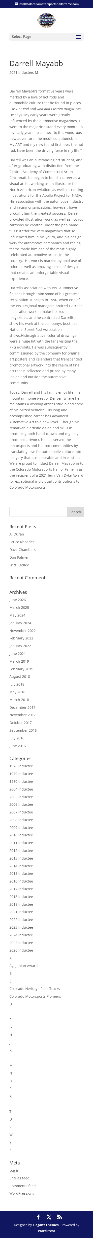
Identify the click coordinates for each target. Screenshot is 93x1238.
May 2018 (17, 692)
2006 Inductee (21, 804)
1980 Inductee (21, 781)
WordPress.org (21, 1193)
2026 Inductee (21, 950)
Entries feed (19, 1178)
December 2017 (22, 707)
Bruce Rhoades (21, 541)
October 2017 (20, 722)
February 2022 (21, 638)
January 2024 (20, 622)
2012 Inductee (21, 850)
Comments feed (22, 1185)
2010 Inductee (21, 835)
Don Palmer (19, 557)
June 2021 (17, 653)
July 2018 (16, 684)
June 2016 (17, 745)
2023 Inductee (21, 927)
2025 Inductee (21, 942)
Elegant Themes (46, 1225)
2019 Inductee (21, 904)
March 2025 (19, 607)
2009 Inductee (21, 827)
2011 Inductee (21, 842)
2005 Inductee (21, 797)
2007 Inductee (21, 812)
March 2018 (19, 699)
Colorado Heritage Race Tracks (34, 988)
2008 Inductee (21, 819)
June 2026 (17, 599)
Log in (14, 1170)
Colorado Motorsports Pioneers (35, 996)
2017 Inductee (21, 888)
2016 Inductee (21, 881)
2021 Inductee (21, 72)
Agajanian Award (23, 965)
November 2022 (22, 630)
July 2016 (16, 738)
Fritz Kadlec (19, 565)
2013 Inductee (21, 858)
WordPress (46, 1231)
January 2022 (20, 645)
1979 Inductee (21, 773)
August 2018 (19, 676)
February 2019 (21, 669)
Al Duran (16, 534)
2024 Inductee (21, 935)
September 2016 (23, 730)
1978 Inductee (21, 766)
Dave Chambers (22, 549)
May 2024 (17, 615)
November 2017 (22, 714)
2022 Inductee (21, 919)
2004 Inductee (21, 789)
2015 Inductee (21, 873)
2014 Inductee (21, 866)
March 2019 (19, 661)
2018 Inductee (21, 896)
